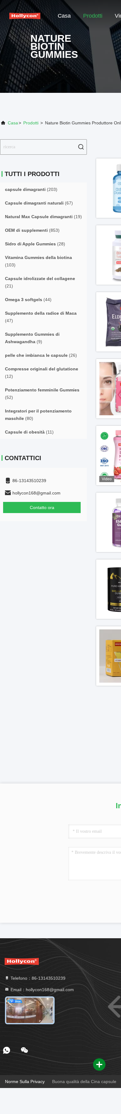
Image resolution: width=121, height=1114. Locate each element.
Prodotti (92, 16)
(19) (43, 216)
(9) (32, 338)
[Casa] (24, 15)
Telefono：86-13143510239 (37, 978)
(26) (41, 355)
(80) (38, 414)
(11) (29, 432)
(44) (28, 299)
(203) (31, 189)
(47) (41, 317)
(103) (38, 261)
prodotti (30, 122)
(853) (32, 230)
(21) (40, 282)
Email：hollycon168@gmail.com (41, 989)
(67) (39, 203)
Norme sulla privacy (25, 1081)
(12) (41, 372)
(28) (35, 243)
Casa (64, 16)
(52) (42, 393)
